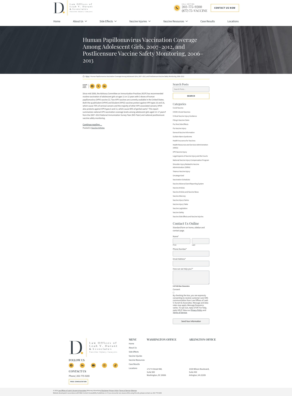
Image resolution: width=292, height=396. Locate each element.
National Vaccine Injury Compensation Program (191, 160)
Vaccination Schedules (181, 179)
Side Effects (106, 21)
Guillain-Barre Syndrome (182, 136)
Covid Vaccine (178, 108)
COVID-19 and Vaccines (181, 112)
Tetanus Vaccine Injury (181, 171)
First (174, 245)
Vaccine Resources (173, 21)
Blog (87, 76)
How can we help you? (183, 269)
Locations (233, 21)
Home (56, 21)
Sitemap (134, 391)
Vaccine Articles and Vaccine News (186, 192)
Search (191, 96)
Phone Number (180, 249)
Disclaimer (105, 391)
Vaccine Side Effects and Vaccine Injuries (188, 216)
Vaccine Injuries (138, 21)
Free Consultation (78, 382)
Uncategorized (178, 175)
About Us (78, 21)
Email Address (179, 259)
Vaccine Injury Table (180, 204)
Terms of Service (180, 312)
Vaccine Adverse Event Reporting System (188, 184)
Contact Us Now (224, 8)
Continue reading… (92, 124)
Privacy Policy (196, 310)
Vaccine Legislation (180, 208)
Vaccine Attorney (179, 196)
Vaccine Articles (98, 128)
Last (193, 245)
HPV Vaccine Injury (180, 152)
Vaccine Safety (178, 212)
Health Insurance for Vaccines (184, 140)
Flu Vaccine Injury (179, 128)
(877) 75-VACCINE (194, 11)
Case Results (207, 21)
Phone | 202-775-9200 (79, 376)
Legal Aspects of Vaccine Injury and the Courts (190, 156)
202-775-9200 (192, 7)
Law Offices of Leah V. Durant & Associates (72, 391)
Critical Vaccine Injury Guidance (185, 116)
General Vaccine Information (184, 132)
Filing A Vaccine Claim (181, 120)
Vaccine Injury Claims (181, 200)
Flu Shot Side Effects (180, 124)
